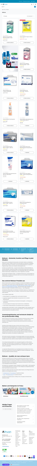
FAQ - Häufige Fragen (17, 445)
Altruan (5, 461)
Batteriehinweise (24, 443)
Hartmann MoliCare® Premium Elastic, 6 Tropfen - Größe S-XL (8, 203)
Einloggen (33, 1)
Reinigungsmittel (31, 437)
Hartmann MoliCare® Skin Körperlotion (9, 119)
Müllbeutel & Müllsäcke (31, 439)
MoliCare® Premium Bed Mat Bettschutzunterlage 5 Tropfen (8, 37)
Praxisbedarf (31, 442)
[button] (1, 4)
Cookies (23, 442)
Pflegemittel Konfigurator (27, 1)
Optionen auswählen (10, 42)
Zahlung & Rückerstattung (17, 436)
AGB (23, 438)
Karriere (23, 433)
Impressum (17, 443)
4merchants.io (7, 462)
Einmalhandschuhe (32, 433)
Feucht (4, 374)
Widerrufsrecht (24, 439)
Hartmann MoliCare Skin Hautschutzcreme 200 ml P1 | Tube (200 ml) (9, 174)
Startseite (4, 9)
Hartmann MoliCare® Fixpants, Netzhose (26, 36)
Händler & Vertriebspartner (24, 435)
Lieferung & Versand (17, 438)
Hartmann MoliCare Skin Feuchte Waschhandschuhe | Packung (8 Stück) (26, 147)
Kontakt (21, 1)
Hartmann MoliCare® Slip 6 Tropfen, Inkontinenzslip (7, 91)
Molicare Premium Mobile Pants (12, 285)
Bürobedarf (30, 443)
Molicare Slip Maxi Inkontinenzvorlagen (24, 285)
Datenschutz (17, 442)
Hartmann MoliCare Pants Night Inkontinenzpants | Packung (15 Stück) (9, 232)
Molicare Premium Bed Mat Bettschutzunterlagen (10, 286)
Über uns (16, 441)
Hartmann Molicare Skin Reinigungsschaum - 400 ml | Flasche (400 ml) (26, 120)
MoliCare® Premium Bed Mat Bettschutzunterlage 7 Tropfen (24, 64)
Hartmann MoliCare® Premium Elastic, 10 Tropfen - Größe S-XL (8, 147)
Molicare (7, 9)
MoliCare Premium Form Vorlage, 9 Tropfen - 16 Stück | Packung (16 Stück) (26, 174)
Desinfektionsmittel (32, 435)
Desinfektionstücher (10, 374)
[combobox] (18, 7)
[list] (18, 250)
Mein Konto (17, 433)
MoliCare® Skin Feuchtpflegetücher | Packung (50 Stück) (25, 203)
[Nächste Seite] (23, 244)
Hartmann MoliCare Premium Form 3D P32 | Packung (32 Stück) (25, 232)
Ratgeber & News (30, 461)
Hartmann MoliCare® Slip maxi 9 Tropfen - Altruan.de (24, 91)
